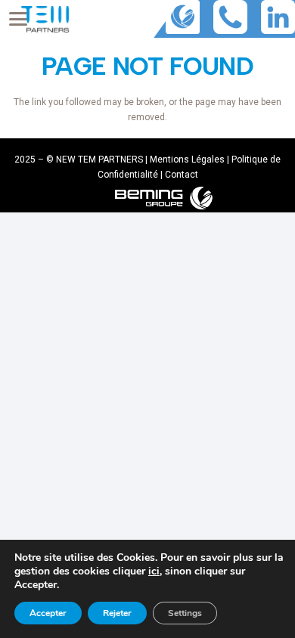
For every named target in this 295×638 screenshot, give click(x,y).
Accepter (48, 613)
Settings (185, 613)
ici (154, 571)
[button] (18, 19)
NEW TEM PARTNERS (99, 159)
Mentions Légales (187, 159)
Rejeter (117, 613)
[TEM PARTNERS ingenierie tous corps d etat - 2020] (45, 19)
